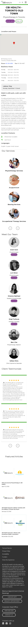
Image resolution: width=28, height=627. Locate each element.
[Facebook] (7, 623)
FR (20, 2)
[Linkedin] (3, 623)
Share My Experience (8, 560)
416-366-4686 (9, 63)
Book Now (10, 21)
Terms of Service (7, 548)
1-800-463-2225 (8, 610)
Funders (4, 557)
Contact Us (9, 615)
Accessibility (5, 554)
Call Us (19, 21)
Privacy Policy (6, 551)
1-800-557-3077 (12, 597)
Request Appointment (12, 601)
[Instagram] (10, 623)
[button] (14, 43)
